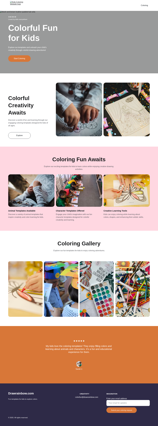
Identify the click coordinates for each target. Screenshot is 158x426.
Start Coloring (19, 58)
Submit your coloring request (121, 410)
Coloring (144, 5)
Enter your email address (116, 399)
